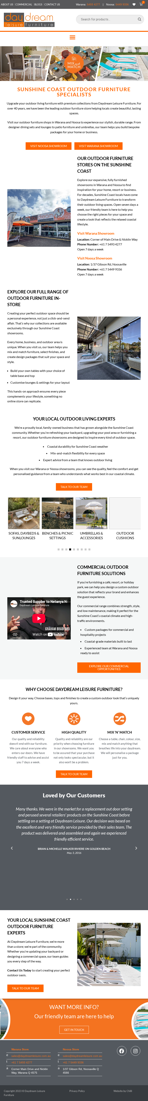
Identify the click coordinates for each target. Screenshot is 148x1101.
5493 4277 (93, 4)
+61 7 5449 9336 (73, 1062)
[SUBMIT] (139, 19)
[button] (140, 4)
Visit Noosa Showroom (94, 258)
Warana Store (20, 1049)
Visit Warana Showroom (95, 233)
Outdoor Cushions (125, 535)
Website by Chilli (123, 1091)
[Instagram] (135, 1051)
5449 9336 (122, 4)
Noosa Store (71, 1049)
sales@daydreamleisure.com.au (31, 1055)
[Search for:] (110, 19)
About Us (7, 4)
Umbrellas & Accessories (91, 535)
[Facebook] (122, 1051)
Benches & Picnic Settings (57, 535)
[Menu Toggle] (72, 37)
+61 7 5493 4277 (21, 1062)
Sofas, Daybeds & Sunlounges (23, 535)
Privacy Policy (77, 1091)
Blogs (38, 4)
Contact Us (52, 4)
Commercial (23, 4)
